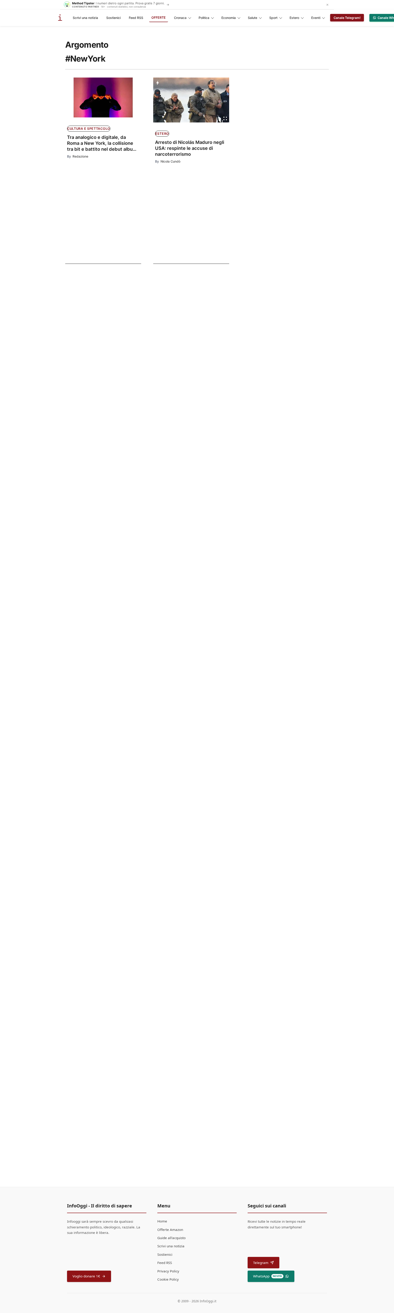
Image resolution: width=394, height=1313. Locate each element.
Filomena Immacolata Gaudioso (187, 1041)
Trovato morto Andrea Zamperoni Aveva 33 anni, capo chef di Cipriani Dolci (198, 670)
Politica (204, 18)
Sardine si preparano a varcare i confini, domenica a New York (194, 606)
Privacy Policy (168, 1271)
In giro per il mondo (88, 364)
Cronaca (180, 18)
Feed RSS (136, 18)
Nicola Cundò (170, 161)
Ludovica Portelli (168, 804)
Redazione (80, 156)
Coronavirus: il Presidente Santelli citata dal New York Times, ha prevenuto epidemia (199, 429)
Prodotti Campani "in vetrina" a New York (204, 1034)
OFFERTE (158, 17)
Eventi (315, 18)
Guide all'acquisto (171, 1237)
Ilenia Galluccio (167, 981)
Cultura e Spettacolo (88, 128)
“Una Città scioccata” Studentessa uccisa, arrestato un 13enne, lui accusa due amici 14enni (197, 494)
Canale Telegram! (347, 18)
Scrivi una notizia (85, 18)
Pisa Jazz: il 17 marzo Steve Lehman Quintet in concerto (201, 971)
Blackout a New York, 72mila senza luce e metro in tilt (203, 728)
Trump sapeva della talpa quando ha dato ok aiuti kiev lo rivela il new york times (199, 549)
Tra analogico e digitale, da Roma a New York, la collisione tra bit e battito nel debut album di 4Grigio (102, 143)
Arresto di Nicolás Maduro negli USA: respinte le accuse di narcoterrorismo (189, 148)
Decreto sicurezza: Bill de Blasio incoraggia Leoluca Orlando (198, 794)
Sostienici (113, 18)
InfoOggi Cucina (172, 1025)
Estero (294, 18)
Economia (228, 18)
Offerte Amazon (170, 1229)
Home (162, 1221)
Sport (273, 18)
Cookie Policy (168, 1279)
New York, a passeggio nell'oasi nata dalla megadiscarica (91, 376)
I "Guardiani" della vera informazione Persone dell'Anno (200, 853)
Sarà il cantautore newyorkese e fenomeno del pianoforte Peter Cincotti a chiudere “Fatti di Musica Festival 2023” (98, 308)
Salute (252, 18)
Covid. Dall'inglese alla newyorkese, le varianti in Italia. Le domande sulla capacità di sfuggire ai (94, 342)
